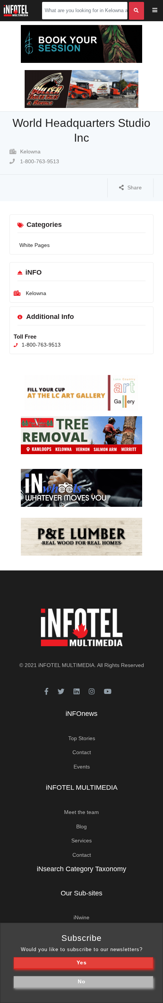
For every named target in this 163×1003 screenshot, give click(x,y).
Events (82, 767)
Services (81, 840)
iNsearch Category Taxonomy (81, 869)
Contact (81, 752)
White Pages (34, 245)
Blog (81, 826)
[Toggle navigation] (160, 10)
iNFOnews (81, 713)
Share (134, 187)
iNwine (81, 917)
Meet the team (81, 812)
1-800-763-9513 (39, 161)
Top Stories (81, 738)
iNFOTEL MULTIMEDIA (66, 665)
